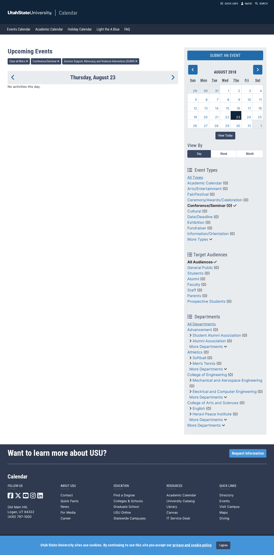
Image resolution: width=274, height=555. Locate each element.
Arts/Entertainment (204, 188)
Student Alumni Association (217, 335)
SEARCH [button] (263, 3)
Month (250, 154)
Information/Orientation (208, 233)
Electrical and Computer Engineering (225, 391)
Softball (199, 358)
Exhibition (195, 222)
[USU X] (18, 497)
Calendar (68, 13)
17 (249, 108)
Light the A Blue (108, 29)
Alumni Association (209, 341)
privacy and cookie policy (192, 545)
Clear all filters (17, 61)
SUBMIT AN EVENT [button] (225, 55)
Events (224, 501)
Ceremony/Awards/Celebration (214, 200)
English (199, 408)
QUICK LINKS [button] (231, 3)
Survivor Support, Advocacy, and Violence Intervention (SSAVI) (99, 61)
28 (216, 126)
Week (223, 154)
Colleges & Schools (128, 501)
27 (206, 126)
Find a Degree (124, 495)
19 (195, 117)
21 (216, 117)
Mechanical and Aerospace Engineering (227, 380)
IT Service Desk (178, 518)
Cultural (194, 211)
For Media (68, 512)
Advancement (199, 329)
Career (66, 518)
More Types (197, 239)
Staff (191, 290)
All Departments (201, 324)
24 (249, 117)
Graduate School (126, 507)
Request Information (248, 453)
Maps (223, 512)
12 (195, 108)
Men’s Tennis (204, 363)
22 (227, 117)
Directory (226, 495)
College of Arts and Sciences (212, 403)
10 (249, 100)
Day (199, 154)
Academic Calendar (49, 29)
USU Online (122, 512)
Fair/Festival (198, 194)
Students (195, 273)
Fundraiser (196, 228)
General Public (200, 267)
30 (206, 91)
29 (195, 91)
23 (238, 117)
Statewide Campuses (130, 518)
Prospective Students (206, 301)
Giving (224, 518)
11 (260, 100)
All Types (195, 177)
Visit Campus (229, 507)
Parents (194, 295)
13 (206, 108)
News (65, 507)
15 (227, 108)
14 (216, 108)
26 (195, 126)
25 (260, 117)
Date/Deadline (200, 217)
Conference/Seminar (45, 61)
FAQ (127, 29)
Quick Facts (69, 501)
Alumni (193, 279)
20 (206, 117)
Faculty (193, 284)
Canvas (172, 512)
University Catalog (180, 501)
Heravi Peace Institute (212, 414)
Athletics (195, 352)
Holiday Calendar (80, 29)
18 (260, 108)
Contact (67, 495)
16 (238, 108)
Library (171, 507)
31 (216, 91)
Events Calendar (18, 29)
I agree (223, 545)
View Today (225, 135)
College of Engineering (207, 374)
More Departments (206, 346)
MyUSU (248, 3)
